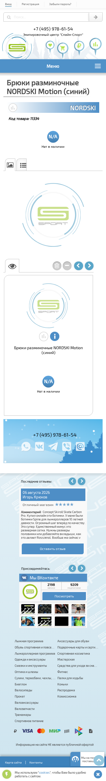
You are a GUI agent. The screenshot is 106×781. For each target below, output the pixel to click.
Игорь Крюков (35, 497)
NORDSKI (83, 107)
